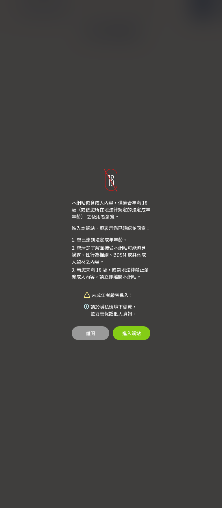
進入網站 (131, 333)
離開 (90, 333)
